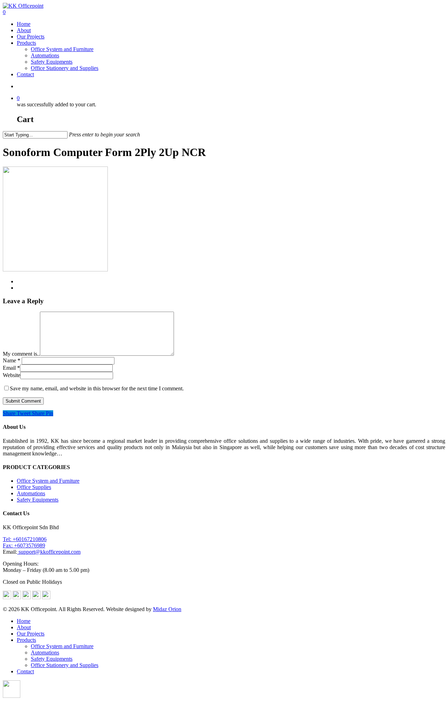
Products (26, 43)
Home (23, 24)
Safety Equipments (51, 62)
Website (11, 375)
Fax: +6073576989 (24, 545)
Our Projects (30, 37)
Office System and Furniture (62, 49)
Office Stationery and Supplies (64, 68)
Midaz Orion (167, 609)
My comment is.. (21, 354)
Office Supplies (34, 487)
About (24, 30)
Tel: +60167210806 (25, 539)
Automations (45, 55)
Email (11, 368)
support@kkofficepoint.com (48, 552)
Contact (25, 74)
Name (11, 360)
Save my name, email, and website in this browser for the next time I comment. (97, 388)
